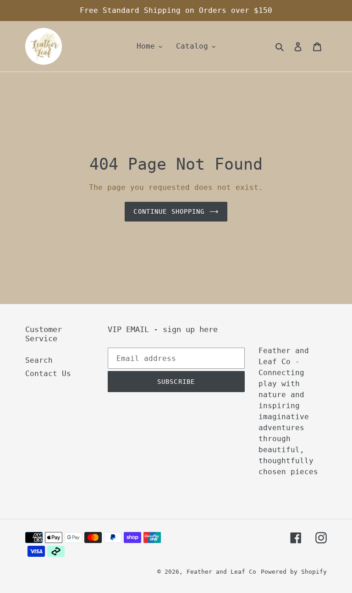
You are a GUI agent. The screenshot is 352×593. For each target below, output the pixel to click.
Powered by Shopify (294, 571)
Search (39, 360)
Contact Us (48, 373)
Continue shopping (168, 211)
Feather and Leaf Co (221, 571)
